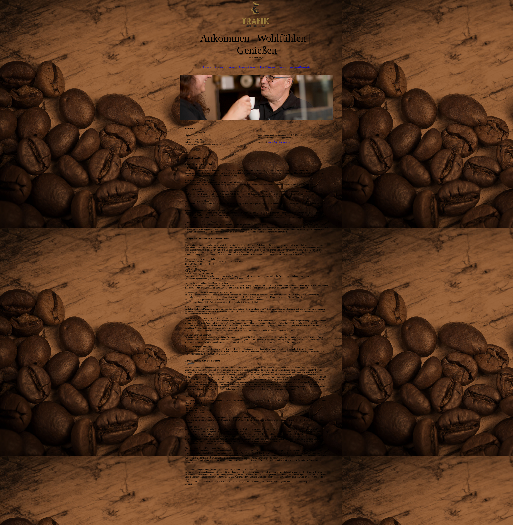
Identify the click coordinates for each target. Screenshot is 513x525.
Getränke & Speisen (247, 67)
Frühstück (231, 67)
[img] (256, 13)
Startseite (207, 67)
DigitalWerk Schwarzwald (279, 142)
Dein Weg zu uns (267, 67)
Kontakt (282, 67)
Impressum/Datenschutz (299, 67)
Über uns (219, 67)
